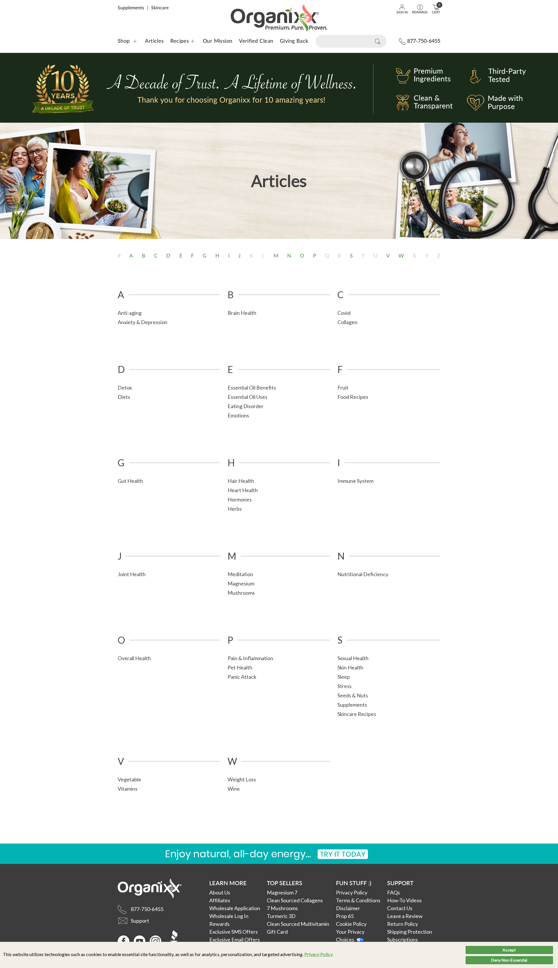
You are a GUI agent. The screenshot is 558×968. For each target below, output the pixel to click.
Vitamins (127, 788)
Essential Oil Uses (247, 397)
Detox (125, 387)
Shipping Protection (409, 931)
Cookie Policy (351, 924)
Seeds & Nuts (352, 695)
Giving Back (294, 41)
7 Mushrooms (282, 908)
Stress (344, 686)
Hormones (240, 499)
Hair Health (241, 481)
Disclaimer (348, 908)
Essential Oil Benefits (252, 387)
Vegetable (129, 779)
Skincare (160, 8)
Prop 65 (345, 916)
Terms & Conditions (358, 900)
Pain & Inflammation (250, 658)
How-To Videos (404, 900)
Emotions (238, 415)
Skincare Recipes (356, 714)
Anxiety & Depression (142, 322)
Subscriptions (402, 939)
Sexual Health (353, 658)
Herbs (235, 509)
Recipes (176, 41)
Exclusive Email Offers (234, 939)
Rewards (219, 924)
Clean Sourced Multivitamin (298, 924)
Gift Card (277, 931)
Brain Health (242, 313)
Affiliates (219, 900)
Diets (124, 397)
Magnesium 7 (282, 892)
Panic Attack (242, 677)
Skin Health (350, 667)
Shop (124, 41)
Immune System (355, 481)
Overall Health (134, 658)
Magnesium (241, 583)
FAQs (393, 892)
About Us (219, 892)
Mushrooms (241, 593)
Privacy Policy (318, 954)
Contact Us (399, 908)
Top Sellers (284, 883)
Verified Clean (256, 41)
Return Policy (402, 924)
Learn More (228, 883)
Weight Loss (242, 779)
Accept (509, 949)
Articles (154, 41)
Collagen (347, 322)
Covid (343, 313)
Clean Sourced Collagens (295, 900)
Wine (234, 788)
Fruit (342, 387)
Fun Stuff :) (353, 883)
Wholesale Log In (228, 916)
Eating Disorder (246, 406)
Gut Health (130, 481)
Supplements (131, 8)
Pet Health (240, 667)
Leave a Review (405, 916)
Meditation (240, 574)
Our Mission (218, 41)
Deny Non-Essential (509, 960)
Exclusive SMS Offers (233, 931)
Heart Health (243, 490)
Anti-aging (130, 313)
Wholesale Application (234, 908)
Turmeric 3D (281, 916)
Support (400, 883)
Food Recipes (352, 397)
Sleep (343, 677)
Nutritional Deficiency (362, 574)
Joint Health (132, 574)
